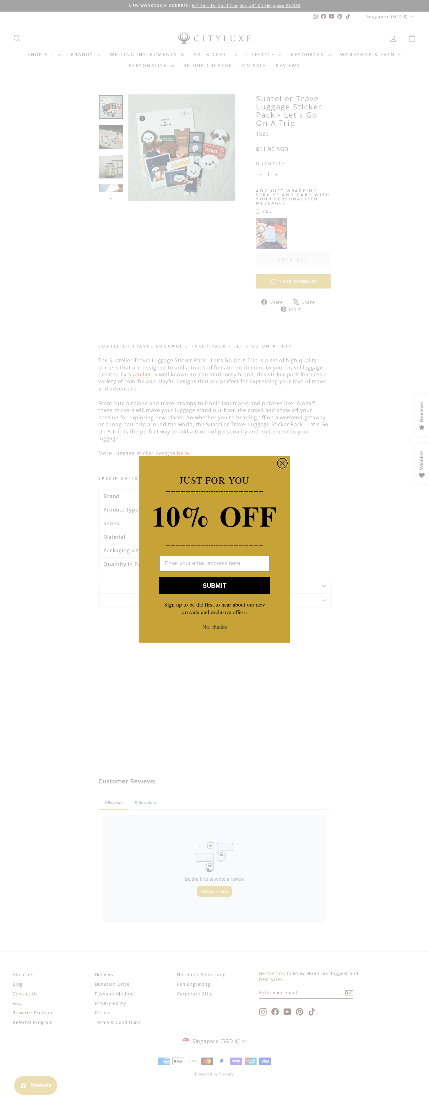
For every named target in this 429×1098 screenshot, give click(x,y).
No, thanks (214, 626)
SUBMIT (214, 585)
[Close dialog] (282, 463)
